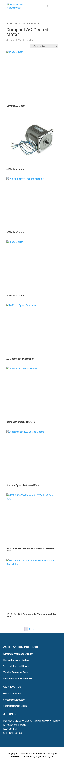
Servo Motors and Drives (16, 666)
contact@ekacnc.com (14, 699)
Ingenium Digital (44, 756)
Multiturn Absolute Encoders (17, 678)
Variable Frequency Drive (15, 672)
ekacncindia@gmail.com (15, 705)
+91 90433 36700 (12, 693)
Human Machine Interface (16, 659)
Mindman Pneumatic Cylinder (18, 653)
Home (9, 23)
